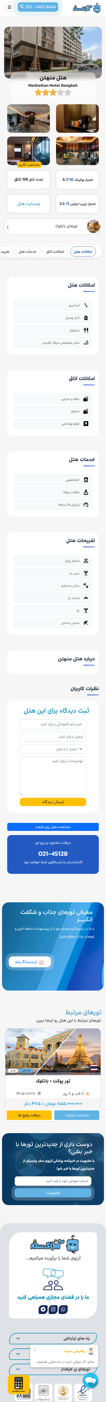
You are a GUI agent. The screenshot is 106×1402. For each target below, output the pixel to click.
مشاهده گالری (29, 165)
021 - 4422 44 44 (40, 7)
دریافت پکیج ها (29, 1115)
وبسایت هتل (28, 203)
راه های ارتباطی (77, 1338)
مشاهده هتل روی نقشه (53, 827)
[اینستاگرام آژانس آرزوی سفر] (53, 1309)
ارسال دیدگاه (53, 802)
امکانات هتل (83, 252)
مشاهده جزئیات (77, 1115)
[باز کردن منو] (9, 7)
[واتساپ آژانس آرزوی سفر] (63, 1309)
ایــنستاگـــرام (26, 961)
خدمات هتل (28, 252)
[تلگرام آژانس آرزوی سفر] (43, 1309)
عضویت (53, 1192)
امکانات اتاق (55, 252)
